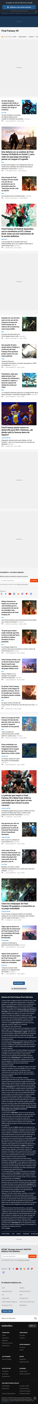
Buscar (35, 1318)
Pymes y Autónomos (25, 1374)
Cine (2, 359)
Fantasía (31, 36)
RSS (18, 593)
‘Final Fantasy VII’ (10, 1006)
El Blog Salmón (23, 1371)
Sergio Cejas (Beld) (11, 198)
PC (3, 1295)
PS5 (21, 1295)
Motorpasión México (25, 1393)
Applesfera (5, 1340)
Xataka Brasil (5, 1388)
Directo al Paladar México (8, 1393)
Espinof (22, 1350)
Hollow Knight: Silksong (9, 1302)
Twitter (1, 593)
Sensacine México (24, 1388)
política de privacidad (22, 584)
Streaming (5, 940)
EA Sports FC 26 (7, 1305)
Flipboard (26, 593)
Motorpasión (23, 1359)
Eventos (4, 965)
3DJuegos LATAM (24, 1386)
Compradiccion (6, 1376)
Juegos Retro (5, 437)
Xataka (4, 1335)
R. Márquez (8, 816)
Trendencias (5, 1371)
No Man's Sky (34, 1233)
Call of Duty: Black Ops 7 (27, 1302)
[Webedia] (7, 1327)
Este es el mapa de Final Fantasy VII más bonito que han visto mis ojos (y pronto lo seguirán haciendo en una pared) (10, 722)
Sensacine (22, 1347)
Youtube (9, 593)
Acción (3, 112)
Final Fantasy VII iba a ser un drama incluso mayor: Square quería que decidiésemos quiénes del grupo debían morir (11, 664)
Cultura (4, 864)
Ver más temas (7, 1311)
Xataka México (6, 1386)
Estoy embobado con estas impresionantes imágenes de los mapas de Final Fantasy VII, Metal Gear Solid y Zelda (10, 749)
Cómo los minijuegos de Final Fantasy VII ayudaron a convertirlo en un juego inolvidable (18, 906)
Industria (4, 756)
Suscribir (34, 580)
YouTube (7, 1228)
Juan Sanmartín (10, 121)
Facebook (5, 593)
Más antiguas (19, 983)
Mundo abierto (22, 36)
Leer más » (27, 119)
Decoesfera (5, 1374)
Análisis (4, 239)
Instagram (14, 593)
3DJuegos (22, 1335)
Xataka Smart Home (7, 1343)
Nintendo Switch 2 (25, 1291)
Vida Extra (22, 1338)
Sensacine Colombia (25, 1391)
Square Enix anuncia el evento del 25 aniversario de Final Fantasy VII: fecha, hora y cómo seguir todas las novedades (11, 958)
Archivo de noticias (20, 988)
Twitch (22, 593)
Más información (5, 1402)
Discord (30, 593)
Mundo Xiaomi (6, 1345)
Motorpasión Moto (24, 1362)
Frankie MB (8, 247)
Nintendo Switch (7, 1291)
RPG (15, 36)
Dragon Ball (26, 1233)
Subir (31, 1325)
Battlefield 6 (23, 1305)
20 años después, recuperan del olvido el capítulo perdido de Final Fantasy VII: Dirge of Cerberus (10, 105)
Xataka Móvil (5, 1338)
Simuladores (5, 837)
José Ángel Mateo (11, 170)
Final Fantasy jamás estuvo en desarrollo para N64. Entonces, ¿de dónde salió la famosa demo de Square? (17, 431)
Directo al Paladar (6, 1359)
